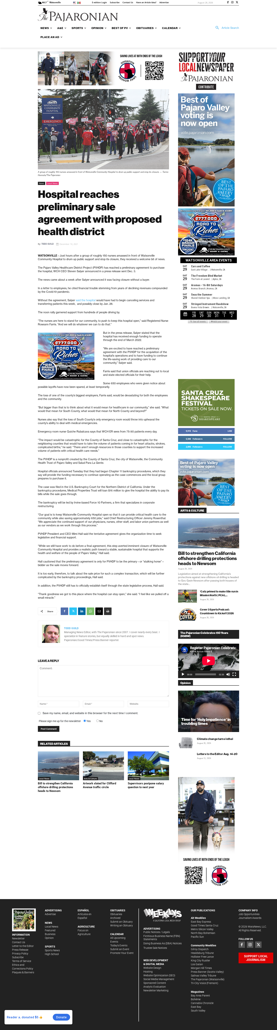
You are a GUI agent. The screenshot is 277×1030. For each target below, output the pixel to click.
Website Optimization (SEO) (159, 975)
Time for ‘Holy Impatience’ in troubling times (206, 721)
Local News (52, 183)
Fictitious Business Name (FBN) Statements (161, 937)
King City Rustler (200, 960)
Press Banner (199, 971)
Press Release (20, 949)
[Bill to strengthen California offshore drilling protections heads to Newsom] (58, 765)
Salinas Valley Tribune (203, 975)
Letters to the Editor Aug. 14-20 (217, 754)
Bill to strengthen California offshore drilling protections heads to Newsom (55, 787)
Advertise (50, 914)
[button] (226, 28)
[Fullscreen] (234, 674)
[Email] (99, 611)
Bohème (195, 999)
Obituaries (116, 914)
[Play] (183, 674)
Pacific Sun (197, 936)
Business (50, 934)
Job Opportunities (249, 914)
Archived (115, 917)
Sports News (52, 950)
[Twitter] (237, 2)
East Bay (196, 1006)
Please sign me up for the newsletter (60, 721)
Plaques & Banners (23, 972)
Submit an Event (119, 949)
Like (230, 430)
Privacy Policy (20, 953)
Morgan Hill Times (201, 968)
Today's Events (118, 945)
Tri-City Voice (198, 983)
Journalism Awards (250, 917)
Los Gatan (197, 964)
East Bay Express (201, 921)
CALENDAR (117, 934)
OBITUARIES (117, 910)
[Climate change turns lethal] (185, 742)
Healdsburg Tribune (202, 952)
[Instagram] (232, 2)
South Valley (198, 1010)
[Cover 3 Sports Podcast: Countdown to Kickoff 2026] (187, 614)
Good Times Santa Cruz (204, 925)
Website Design (152, 967)
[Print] (108, 611)
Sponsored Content (154, 982)
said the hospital (85, 300)
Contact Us (18, 942)
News (41, 183)
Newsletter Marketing (155, 990)
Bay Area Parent (200, 995)
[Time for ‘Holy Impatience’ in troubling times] (208, 711)
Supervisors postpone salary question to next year (146, 785)
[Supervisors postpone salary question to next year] (148, 765)
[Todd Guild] (51, 634)
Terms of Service (21, 961)
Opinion (49, 937)
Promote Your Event (122, 952)
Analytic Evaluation (154, 986)
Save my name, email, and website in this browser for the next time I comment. (90, 713)
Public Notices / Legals (156, 932)
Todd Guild (47, 243)
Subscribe (18, 957)
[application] (208, 661)
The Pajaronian (200, 979)
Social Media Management (158, 979)
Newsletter (18, 938)
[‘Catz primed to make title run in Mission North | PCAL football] (187, 596)
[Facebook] (228, 2)
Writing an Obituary (121, 925)
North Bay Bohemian (203, 932)
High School (52, 954)
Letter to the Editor (23, 945)
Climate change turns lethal (215, 739)
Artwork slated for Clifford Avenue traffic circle (99, 785)
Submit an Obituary (121, 921)
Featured (50, 930)
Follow (227, 438)
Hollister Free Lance (202, 956)
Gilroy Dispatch (200, 949)
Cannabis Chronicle (202, 1003)
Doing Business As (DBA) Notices (162, 943)
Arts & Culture (90, 778)
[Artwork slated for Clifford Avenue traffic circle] (103, 765)
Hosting (148, 971)
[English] (75, 2)
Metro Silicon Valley (202, 929)
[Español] (79, 2)
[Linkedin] (82, 611)
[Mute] (228, 674)
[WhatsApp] (90, 611)
